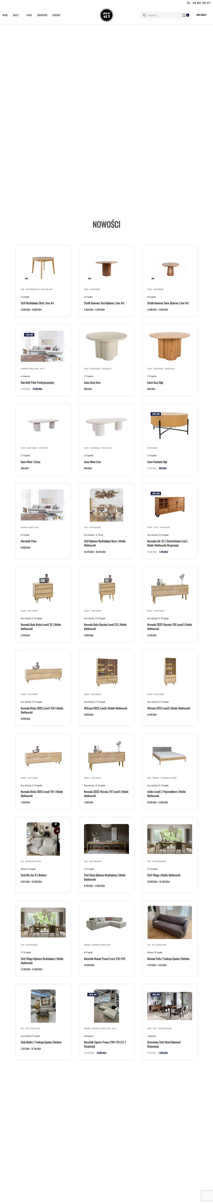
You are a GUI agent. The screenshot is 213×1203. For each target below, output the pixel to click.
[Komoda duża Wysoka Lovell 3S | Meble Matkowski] (106, 588)
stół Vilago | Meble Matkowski (163, 875)
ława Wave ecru (92, 462)
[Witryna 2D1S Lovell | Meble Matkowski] (170, 672)
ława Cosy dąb (155, 382)
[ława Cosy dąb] (170, 346)
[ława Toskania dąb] (170, 425)
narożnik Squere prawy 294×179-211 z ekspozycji (105, 1044)
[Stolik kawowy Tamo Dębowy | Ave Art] (169, 267)
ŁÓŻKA (149, 778)
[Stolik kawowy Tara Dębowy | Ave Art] (106, 267)
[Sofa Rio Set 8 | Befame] (43, 839)
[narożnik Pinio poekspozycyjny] (43, 346)
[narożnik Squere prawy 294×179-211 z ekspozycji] (106, 1006)
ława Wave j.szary (30, 462)
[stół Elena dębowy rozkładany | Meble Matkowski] (106, 839)
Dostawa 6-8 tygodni (154, 952)
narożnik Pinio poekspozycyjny (37, 382)
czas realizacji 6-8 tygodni (30, 1035)
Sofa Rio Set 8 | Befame (34, 875)
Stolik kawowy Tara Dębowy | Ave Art (104, 303)
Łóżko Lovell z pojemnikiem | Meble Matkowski (166, 793)
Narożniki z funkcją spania (30, 368)
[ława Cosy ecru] (106, 346)
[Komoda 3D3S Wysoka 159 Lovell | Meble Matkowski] (170, 588)
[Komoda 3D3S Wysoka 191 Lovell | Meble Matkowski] (106, 755)
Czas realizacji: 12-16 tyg (93, 534)
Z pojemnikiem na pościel (168, 778)
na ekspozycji (25, 376)
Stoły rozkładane (47, 289)
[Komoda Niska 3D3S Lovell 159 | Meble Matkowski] (43, 672)
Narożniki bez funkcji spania (101, 945)
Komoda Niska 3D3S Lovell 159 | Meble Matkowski (42, 710)
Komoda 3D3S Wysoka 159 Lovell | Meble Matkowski (169, 626)
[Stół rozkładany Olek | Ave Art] (43, 267)
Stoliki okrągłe (95, 289)
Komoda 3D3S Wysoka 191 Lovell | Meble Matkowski (106, 793)
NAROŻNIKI (87, 945)
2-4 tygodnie (88, 376)
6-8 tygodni (25, 296)
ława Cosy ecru (92, 382)
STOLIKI (86, 289)
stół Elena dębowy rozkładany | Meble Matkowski (105, 877)
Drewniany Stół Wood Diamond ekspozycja (164, 1044)
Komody (150, 527)
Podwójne (155, 778)
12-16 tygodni (89, 868)
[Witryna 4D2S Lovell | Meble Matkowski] (106, 672)
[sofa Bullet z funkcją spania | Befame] (43, 1006)
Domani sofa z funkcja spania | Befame (168, 958)
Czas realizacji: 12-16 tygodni (158, 534)
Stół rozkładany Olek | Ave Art (37, 303)
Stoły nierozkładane (32, 289)
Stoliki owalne (106, 368)
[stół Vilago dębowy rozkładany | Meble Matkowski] (43, 922)
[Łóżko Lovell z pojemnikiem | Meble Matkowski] (169, 755)
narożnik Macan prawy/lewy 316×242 (104, 958)
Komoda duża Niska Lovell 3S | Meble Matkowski (41, 626)
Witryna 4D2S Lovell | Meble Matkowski (105, 708)
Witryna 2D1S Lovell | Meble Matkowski (168, 708)
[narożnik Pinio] (43, 504)
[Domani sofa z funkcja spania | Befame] (170, 922)
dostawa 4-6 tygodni (28, 868)
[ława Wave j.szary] (43, 425)
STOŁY (22, 289)
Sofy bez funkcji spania (33, 861)
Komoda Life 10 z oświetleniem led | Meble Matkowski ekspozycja (167, 543)
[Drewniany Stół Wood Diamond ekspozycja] (169, 1006)
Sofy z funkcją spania (159, 945)
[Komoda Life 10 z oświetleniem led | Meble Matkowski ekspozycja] (170, 505)
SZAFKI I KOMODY (165, 527)
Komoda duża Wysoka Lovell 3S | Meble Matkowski (105, 626)
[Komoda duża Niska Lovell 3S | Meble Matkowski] (43, 588)
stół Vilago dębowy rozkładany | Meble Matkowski (42, 960)
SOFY (22, 861)
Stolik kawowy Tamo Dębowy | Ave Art (168, 303)
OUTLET (42, 368)
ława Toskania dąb (157, 462)
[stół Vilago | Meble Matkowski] (169, 839)
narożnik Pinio (28, 541)
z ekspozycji (151, 1035)
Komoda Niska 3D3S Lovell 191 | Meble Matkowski (42, 793)
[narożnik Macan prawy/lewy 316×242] (106, 922)
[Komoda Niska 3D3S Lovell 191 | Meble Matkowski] (43, 755)
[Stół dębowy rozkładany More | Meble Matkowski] (106, 505)
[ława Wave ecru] (106, 425)
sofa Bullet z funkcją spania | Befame (41, 1042)
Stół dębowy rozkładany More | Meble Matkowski (105, 543)
